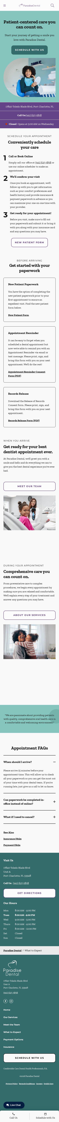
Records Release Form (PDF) (24, 420)
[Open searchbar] (52, 5)
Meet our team (29, 486)
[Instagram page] (11, 1001)
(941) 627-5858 (34, 115)
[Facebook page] (5, 1001)
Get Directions (29, 893)
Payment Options (13, 1039)
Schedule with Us (29, 50)
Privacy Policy (12, 1084)
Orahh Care (48, 1084)
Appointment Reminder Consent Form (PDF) (26, 373)
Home (6, 1009)
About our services (29, 615)
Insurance (8, 1047)
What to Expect (12, 1032)
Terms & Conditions (27, 1084)
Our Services (10, 1017)
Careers (39, 1084)
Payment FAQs (11, 845)
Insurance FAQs (12, 838)
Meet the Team (11, 1024)
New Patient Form (29, 242)
